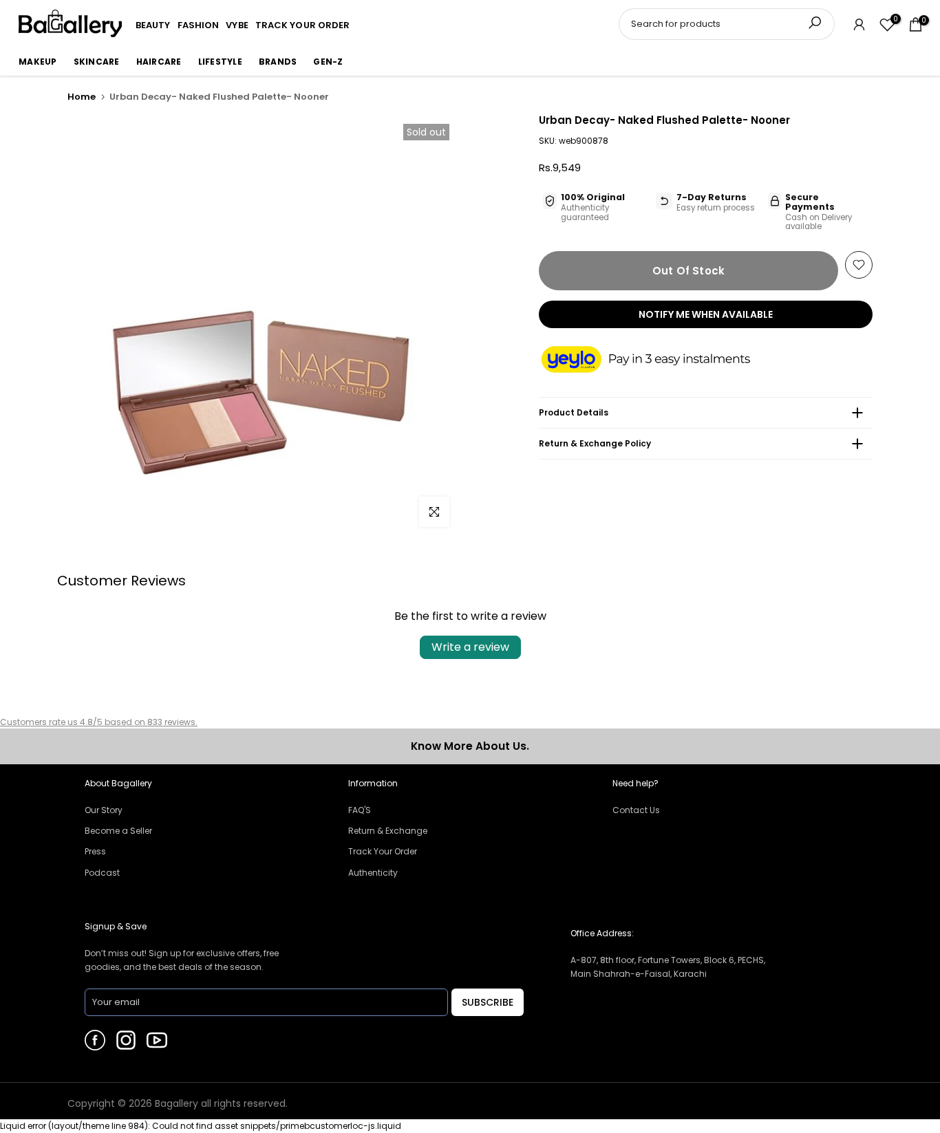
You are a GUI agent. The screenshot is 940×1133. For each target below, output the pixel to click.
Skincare (97, 61)
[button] (659, 360)
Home (81, 96)
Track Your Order (382, 851)
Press (95, 851)
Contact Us (636, 810)
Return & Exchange (387, 831)
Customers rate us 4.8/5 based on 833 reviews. (98, 722)
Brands (278, 61)
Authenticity (373, 872)
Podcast (102, 872)
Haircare (159, 61)
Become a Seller (118, 831)
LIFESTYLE (220, 61)
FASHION (199, 25)
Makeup (38, 61)
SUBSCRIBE (487, 1002)
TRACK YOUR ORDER (302, 25)
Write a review (470, 647)
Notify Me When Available (706, 314)
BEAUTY (153, 25)
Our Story (103, 810)
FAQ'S (359, 810)
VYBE (237, 25)
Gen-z (328, 61)
